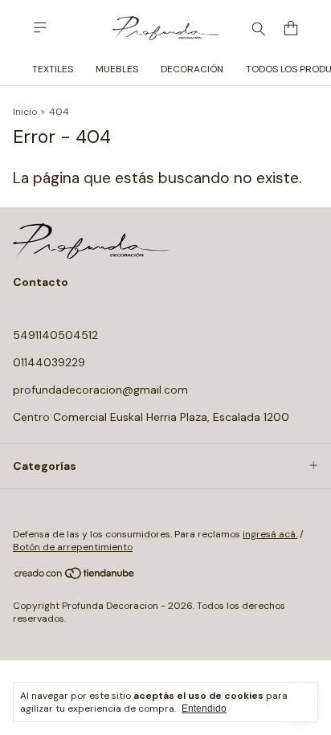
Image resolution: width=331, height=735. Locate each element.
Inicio (25, 111)
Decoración (192, 69)
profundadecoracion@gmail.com (100, 389)
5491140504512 (55, 335)
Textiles (52, 69)
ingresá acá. (270, 534)
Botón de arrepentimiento (73, 547)
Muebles (117, 69)
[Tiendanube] (75, 576)
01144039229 (49, 362)
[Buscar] (259, 28)
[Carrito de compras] (291, 28)
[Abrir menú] (40, 27)
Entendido (204, 708)
